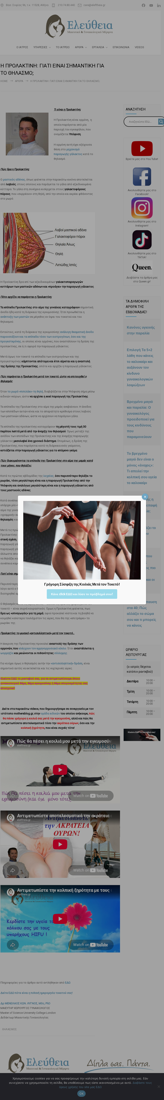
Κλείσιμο (145, 496)
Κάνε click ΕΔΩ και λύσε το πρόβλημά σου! (82, 594)
